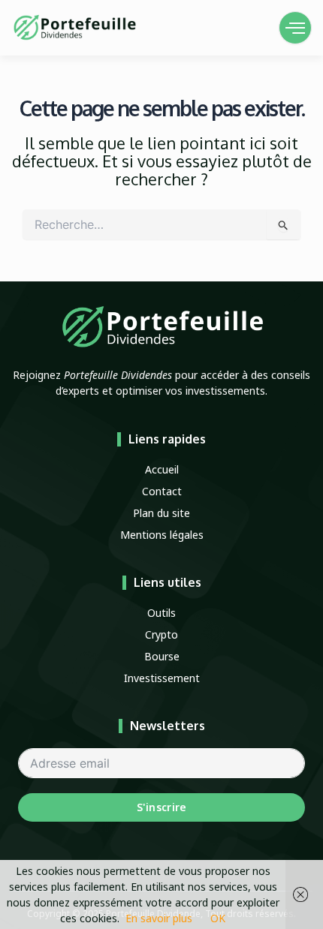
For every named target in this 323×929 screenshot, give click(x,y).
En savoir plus (158, 918)
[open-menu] (295, 27)
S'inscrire (162, 807)
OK (217, 918)
